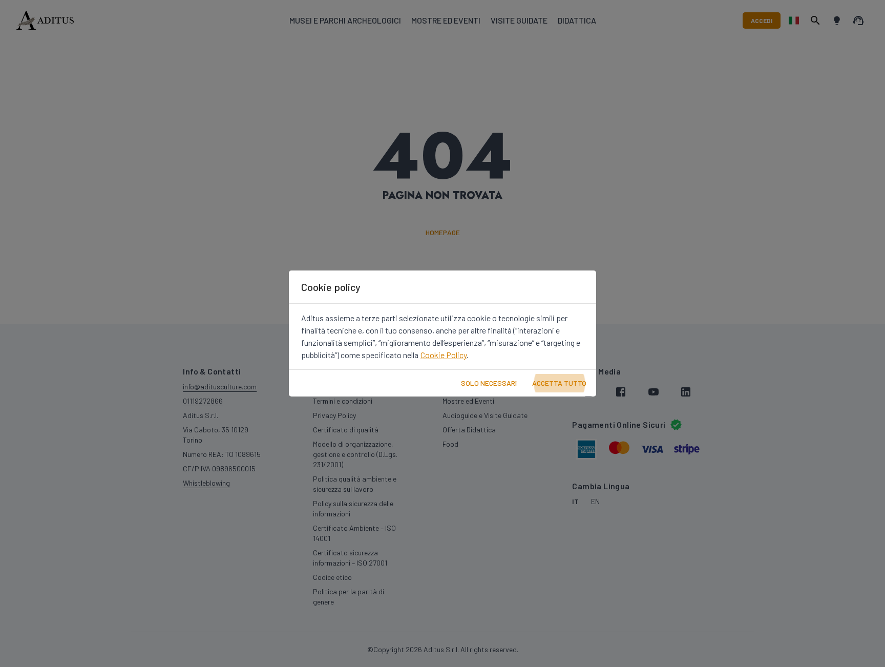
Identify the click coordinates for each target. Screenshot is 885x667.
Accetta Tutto (559, 383)
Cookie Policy (443, 355)
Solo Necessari (489, 383)
